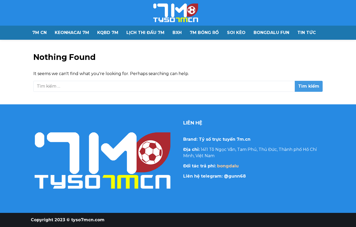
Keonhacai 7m (72, 32)
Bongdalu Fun (271, 32)
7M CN (39, 32)
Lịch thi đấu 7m (145, 32)
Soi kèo (236, 32)
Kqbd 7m (107, 32)
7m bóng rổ (204, 32)
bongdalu (228, 165)
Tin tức (306, 32)
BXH (177, 32)
